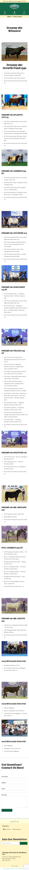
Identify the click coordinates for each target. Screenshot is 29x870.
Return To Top (14, 821)
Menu (24, 13)
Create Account (17, 16)
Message (4, 795)
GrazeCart (23, 868)
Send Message (7, 810)
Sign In (14, 13)
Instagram (17, 829)
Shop (5, 13)
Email (3, 788)
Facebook (8, 829)
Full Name (5, 776)
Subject (4, 782)
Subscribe (23, 843)
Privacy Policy (14, 866)
